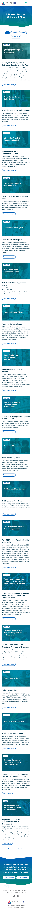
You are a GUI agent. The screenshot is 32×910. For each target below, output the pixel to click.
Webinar (22, 32)
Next (22, 849)
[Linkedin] (18, 896)
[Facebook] (14, 896)
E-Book (14, 32)
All (7, 32)
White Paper (16, 36)
